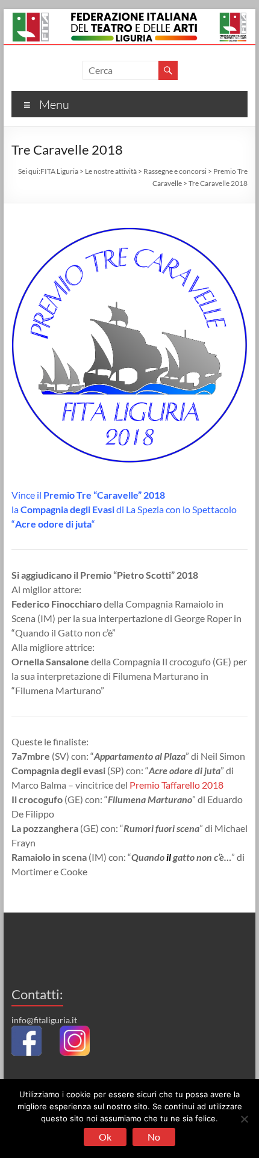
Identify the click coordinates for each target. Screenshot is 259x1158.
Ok (105, 1136)
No (154, 1136)
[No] (244, 1119)
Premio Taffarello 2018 (176, 784)
